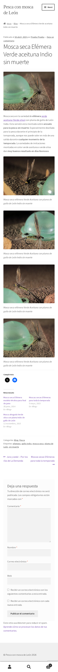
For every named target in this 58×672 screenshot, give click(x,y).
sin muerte (14, 447)
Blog (16, 23)
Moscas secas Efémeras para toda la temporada (42, 458)
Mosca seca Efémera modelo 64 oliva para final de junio (14, 400)
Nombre (12, 547)
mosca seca (38, 443)
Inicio (9, 23)
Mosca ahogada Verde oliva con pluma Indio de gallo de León (14, 417)
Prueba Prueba (37, 37)
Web (9, 575)
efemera (17, 443)
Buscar (29, 667)
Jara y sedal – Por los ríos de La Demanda (15, 458)
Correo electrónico (17, 561)
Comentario (14, 506)
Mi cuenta (9, 667)
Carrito (45, 664)
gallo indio (27, 443)
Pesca (22, 440)
